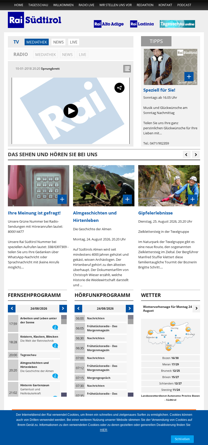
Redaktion (145, 5)
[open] (127, 69)
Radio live (86, 5)
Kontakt (165, 5)
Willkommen (63, 5)
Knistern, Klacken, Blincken (39, 336)
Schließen (182, 439)
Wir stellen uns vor (115, 5)
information (55, 326)
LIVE (73, 42)
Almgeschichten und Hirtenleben (34, 365)
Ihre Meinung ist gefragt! (34, 213)
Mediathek (36, 42)
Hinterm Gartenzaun (34, 385)
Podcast (184, 5)
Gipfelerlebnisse (155, 213)
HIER (103, 430)
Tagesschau (38, 5)
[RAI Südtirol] (34, 16)
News (58, 42)
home (18, 5)
